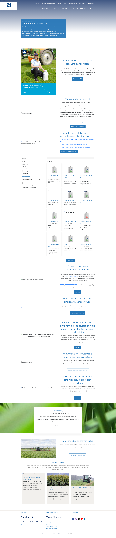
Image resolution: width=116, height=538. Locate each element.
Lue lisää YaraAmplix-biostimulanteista (77, 370)
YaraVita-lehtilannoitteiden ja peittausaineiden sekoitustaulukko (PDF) (77, 147)
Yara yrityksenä (50, 522)
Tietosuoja (44, 534)
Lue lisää (77, 292)
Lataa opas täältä (77, 78)
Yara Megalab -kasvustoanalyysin (68, 284)
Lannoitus (29, 45)
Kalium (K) (25, 171)
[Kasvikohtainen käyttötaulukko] (69, 150)
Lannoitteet (35, 45)
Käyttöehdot (53, 534)
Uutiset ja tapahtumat (51, 526)
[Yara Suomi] (7, 6)
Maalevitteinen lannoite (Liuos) (29, 187)
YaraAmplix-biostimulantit (77, 126)
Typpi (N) (25, 166)
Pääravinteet (25, 164)
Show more (70, 260)
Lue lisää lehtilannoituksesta (78, 455)
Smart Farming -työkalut (52, 512)
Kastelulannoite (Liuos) (28, 185)
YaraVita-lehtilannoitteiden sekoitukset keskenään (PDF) (74, 144)
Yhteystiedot (24, 524)
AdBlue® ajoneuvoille (51, 528)
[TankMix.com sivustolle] (77, 311)
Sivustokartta (75, 512)
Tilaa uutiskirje (77, 120)
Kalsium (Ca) (26, 173)
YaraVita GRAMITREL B (72, 276)
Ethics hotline (61, 534)
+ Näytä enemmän (26, 176)
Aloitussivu (23, 45)
